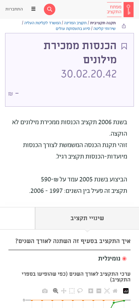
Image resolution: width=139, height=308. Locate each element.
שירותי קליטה (104, 29)
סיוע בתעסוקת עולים (73, 29)
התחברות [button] (14, 9)
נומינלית (109, 258)
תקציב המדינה (75, 23)
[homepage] (120, 9)
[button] (69, 259)
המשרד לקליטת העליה (42, 23)
